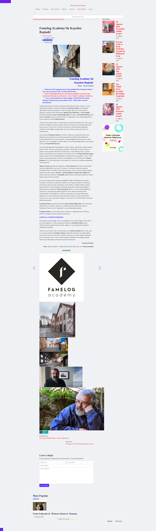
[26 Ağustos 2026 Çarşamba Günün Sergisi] (108, 27)
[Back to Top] (1, 529)
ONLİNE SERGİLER (81, 9)
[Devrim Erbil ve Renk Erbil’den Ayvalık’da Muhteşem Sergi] (108, 47)
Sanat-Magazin (45, 9)
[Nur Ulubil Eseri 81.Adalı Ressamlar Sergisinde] (108, 89)
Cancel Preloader (5, 1)
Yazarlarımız (71, 9)
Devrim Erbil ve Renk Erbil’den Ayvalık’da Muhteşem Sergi (120, 49)
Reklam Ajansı (73, 519)
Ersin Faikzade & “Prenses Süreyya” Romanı (55, 513)
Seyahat (90, 9)
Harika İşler (64, 9)
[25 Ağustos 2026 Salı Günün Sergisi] (108, 69)
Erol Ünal (36, 499)
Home (34, 19)
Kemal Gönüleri (41, 19)
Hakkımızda (37, 9)
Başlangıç (110, 521)
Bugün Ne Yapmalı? (55, 9)
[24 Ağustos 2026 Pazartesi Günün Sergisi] (108, 109)
